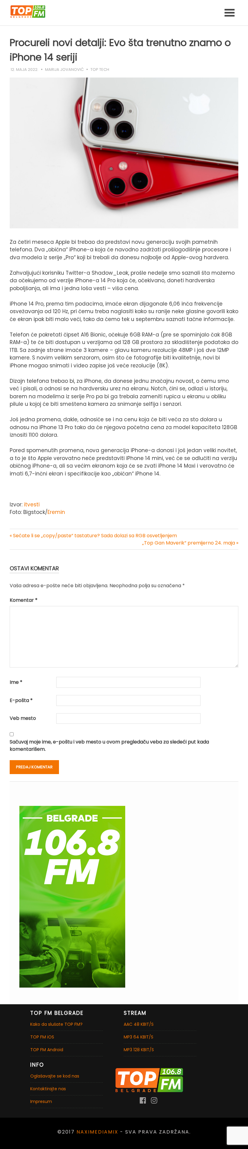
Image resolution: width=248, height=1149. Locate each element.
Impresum (41, 1101)
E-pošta (21, 700)
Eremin (56, 512)
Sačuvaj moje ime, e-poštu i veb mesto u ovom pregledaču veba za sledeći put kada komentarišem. (109, 745)
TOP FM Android (46, 1050)
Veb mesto (23, 718)
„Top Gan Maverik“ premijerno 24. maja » (190, 542)
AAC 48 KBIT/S (139, 1024)
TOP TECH (99, 69)
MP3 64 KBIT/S (138, 1037)
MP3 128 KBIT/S (139, 1050)
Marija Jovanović (64, 69)
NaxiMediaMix (97, 1131)
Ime (16, 682)
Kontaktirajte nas (48, 1089)
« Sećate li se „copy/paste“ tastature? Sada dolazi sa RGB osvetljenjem (93, 535)
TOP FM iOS (42, 1037)
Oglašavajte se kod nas (54, 1076)
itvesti (31, 504)
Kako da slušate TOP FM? (56, 1024)
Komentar (24, 600)
